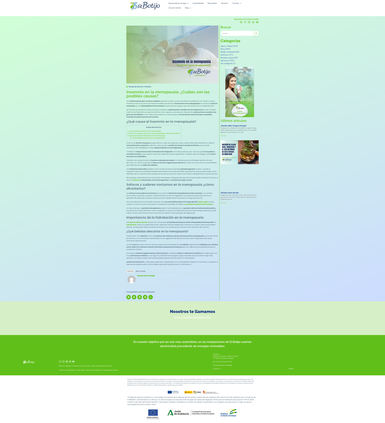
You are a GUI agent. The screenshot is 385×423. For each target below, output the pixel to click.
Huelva (109, 366)
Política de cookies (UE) (67, 370)
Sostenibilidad (198, 3)
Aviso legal (80, 370)
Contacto (235, 3)
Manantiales (212, 3)
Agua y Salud (227, 46)
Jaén (88, 366)
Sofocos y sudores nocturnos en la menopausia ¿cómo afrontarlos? (153, 133)
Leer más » (224, 135)
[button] (128, 297)
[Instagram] (245, 22)
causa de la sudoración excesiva (199, 204)
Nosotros (224, 3)
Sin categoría (227, 63)
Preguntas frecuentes (110, 370)
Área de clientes (175, 8)
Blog (187, 8)
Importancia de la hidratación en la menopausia (146, 136)
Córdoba (75, 366)
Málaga (68, 366)
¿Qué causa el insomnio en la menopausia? (144, 131)
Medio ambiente (228, 52)
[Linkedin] (249, 22)
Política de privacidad (93, 370)
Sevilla (98, 366)
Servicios (225, 60)
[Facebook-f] (60, 361)
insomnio (137, 180)
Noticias (224, 55)
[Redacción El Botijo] (132, 283)
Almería (103, 366)
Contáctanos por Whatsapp (222, 365)
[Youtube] (257, 22)
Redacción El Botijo (146, 275)
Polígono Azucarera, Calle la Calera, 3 (225, 356)
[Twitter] (253, 22)
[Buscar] (256, 33)
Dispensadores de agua (178, 3)
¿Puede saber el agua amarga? (234, 126)
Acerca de (130, 271)
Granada (82, 366)
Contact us (216, 369)
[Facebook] (241, 22)
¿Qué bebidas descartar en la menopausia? (147, 138)
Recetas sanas (227, 57)
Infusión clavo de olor (230, 193)
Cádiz (93, 366)
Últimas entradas (140, 271)
